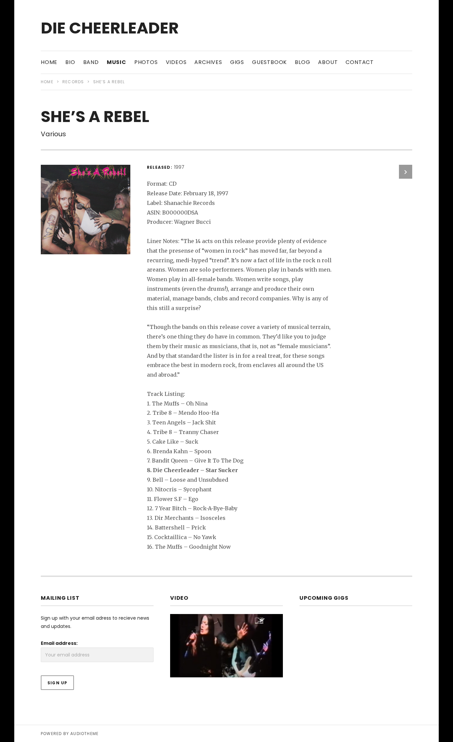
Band (91, 62)
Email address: (59, 643)
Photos (146, 62)
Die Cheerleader (110, 28)
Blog (302, 62)
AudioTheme (84, 733)
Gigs (237, 62)
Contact (360, 62)
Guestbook (269, 62)
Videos (176, 62)
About (328, 62)
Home (49, 62)
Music (116, 62)
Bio (70, 62)
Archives (208, 62)
